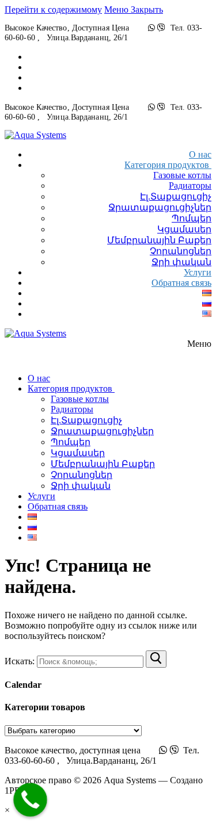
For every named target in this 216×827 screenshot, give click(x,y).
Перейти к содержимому (53, 9)
